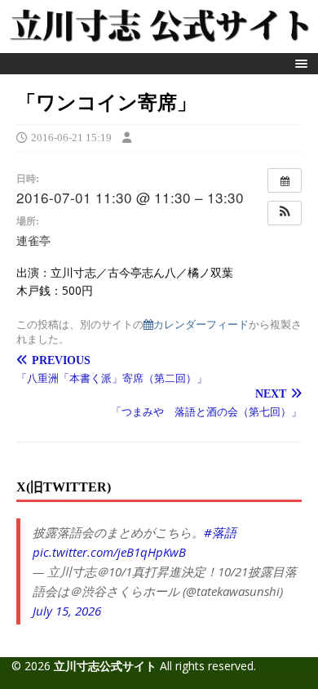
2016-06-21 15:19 (71, 137)
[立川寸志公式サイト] (159, 43)
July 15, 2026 (67, 610)
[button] (299, 63)
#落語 (220, 532)
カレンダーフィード (201, 323)
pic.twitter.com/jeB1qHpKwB (109, 552)
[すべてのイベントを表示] (284, 180)
